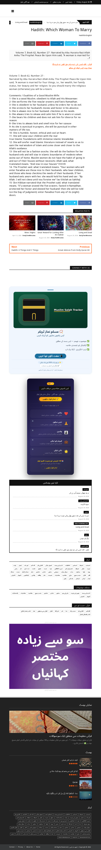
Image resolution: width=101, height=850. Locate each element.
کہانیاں (78, 578)
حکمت (33, 569)
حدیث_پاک (73, 611)
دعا (66, 611)
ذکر (21, 569)
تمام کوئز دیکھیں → (50, 468)
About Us (29, 847)
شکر (32, 572)
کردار (89, 578)
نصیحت (50, 575)
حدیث (45, 569)
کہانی (86, 512)
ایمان (20, 565)
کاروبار (19, 575)
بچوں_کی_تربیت (75, 593)
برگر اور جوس (13, 22)
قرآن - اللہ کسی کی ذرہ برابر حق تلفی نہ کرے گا (72, 64)
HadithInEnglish (49, 22)
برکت (14, 565)
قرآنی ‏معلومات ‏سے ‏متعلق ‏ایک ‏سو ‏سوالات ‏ (70, 736)
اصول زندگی (48, 565)
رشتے (16, 569)
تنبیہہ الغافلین (58, 569)
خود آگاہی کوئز (25, 2)
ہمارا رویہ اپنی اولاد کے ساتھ (80, 68)
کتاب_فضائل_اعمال (85, 614)
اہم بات (86, 489)
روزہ (89, 572)
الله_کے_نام (40, 565)
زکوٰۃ (84, 572)
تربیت (88, 569)
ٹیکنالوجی (26, 575)
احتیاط (81, 565)
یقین (65, 578)
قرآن (84, 575)
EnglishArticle (85, 837)
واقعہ (39, 575)
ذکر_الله (57, 611)
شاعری (38, 572)
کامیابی (13, 575)
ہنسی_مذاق (33, 834)
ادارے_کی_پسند (83, 501)
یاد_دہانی (25, 834)
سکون (50, 572)
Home (38, 847)
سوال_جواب (87, 827)
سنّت (71, 572)
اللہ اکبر (33, 565)
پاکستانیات (15, 593)
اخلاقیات (67, 565)
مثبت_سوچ (77, 575)
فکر (89, 575)
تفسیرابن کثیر (69, 569)
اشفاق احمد (48, 814)
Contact (12, 847)
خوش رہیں (22, 821)
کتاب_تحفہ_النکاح (26, 611)
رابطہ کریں (68, 2)
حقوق (39, 569)
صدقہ (12, 572)
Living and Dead (35, 22)
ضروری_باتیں (32, 827)
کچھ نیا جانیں (82, 11)
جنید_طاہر (55, 821)
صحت (18, 572)
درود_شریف (87, 824)
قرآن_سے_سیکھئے (42, 611)
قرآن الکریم (84, 546)
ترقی (83, 569)
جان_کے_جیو (65, 593)
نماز (44, 575)
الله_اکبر (88, 611)
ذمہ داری (26, 569)
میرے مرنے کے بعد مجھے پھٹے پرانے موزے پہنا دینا (76, 22)
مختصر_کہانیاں (86, 834)
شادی (44, 572)
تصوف (77, 569)
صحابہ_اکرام (25, 572)
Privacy (20, 847)
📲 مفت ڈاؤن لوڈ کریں (50, 356)
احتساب (88, 565)
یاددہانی (71, 578)
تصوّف (29, 817)
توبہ (51, 569)
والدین (33, 575)
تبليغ (52, 817)
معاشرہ (64, 575)
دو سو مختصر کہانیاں (41, 2)
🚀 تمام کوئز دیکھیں (51, 399)
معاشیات (57, 575)
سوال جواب (64, 572)
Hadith (75, 837)
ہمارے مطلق (57, 2)
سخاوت (78, 572)
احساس (75, 565)
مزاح (22, 22)
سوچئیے (56, 572)
